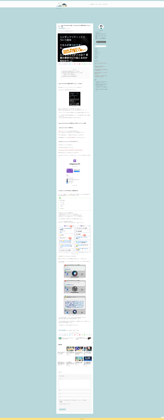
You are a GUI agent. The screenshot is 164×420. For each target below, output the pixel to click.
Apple (59, 28)
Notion (97, 56)
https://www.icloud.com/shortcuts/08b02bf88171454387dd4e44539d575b (70, 150)
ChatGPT (74, 330)
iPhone (77, 330)
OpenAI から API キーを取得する (69, 73)
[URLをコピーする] (89, 64)
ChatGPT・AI (63, 28)
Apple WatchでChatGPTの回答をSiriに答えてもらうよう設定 (72, 72)
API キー (59, 134)
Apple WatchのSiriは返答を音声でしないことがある (70, 71)
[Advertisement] (82, 16)
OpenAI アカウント (61, 131)
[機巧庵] (61, 4)
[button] (60, 64)
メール (60, 393)
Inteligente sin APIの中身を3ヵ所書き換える (69, 76)
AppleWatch (70, 330)
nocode (97, 54)
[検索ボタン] (107, 4)
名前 (59, 390)
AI (67, 330)
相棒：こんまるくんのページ (101, 41)
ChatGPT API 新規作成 (71, 137)
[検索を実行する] (107, 46)
